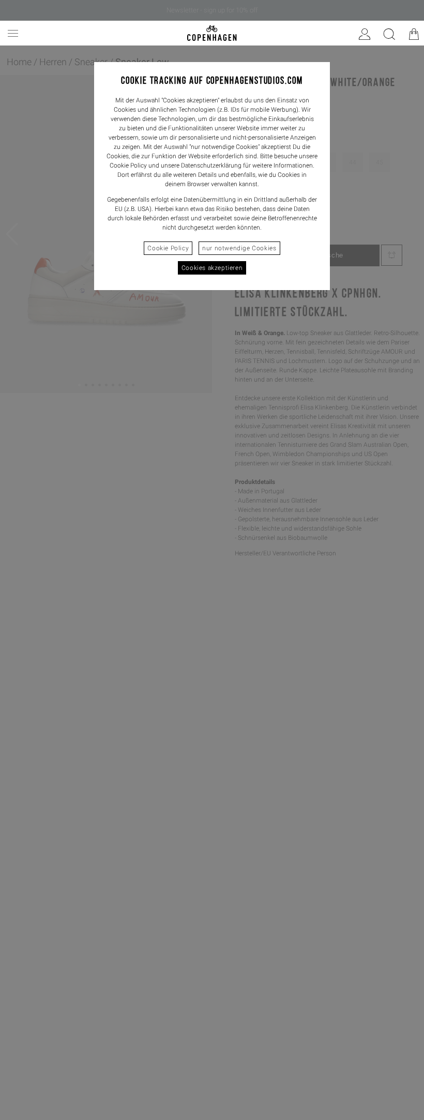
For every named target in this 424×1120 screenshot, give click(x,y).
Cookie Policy (168, 248)
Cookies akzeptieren (212, 267)
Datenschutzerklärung (211, 165)
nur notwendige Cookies (239, 248)
